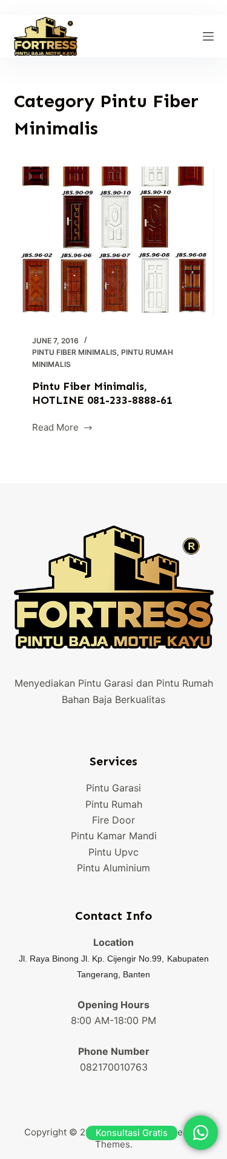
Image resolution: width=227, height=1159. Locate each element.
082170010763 (114, 1067)
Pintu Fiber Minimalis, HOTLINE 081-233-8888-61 (102, 393)
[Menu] (208, 36)
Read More (55, 428)
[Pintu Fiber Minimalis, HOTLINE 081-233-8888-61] (114, 242)
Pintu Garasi (113, 788)
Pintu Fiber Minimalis (74, 352)
